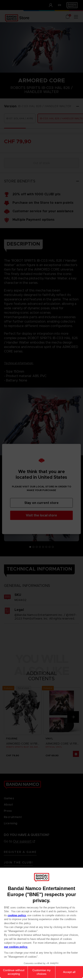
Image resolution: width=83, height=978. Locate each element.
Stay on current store (41, 503)
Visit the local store (41, 515)
